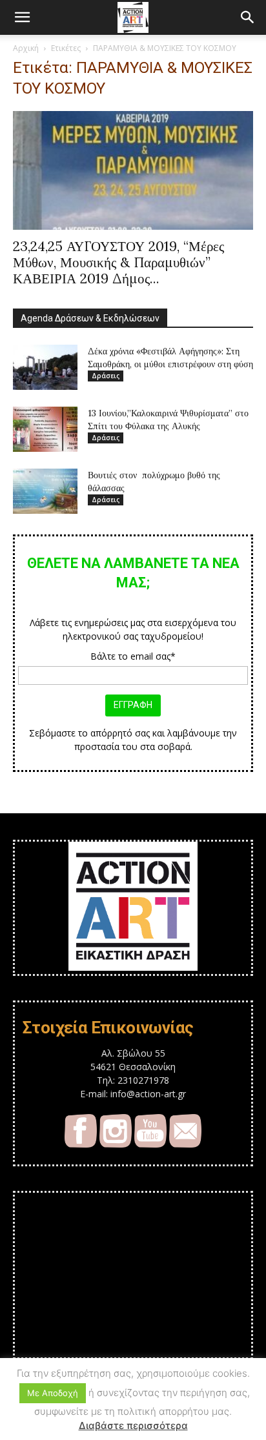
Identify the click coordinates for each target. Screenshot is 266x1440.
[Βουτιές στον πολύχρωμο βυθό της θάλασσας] (45, 491)
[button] (22, 17)
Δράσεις (105, 375)
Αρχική (26, 48)
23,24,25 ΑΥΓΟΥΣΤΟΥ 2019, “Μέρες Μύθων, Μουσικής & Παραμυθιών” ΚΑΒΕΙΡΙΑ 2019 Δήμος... (118, 262)
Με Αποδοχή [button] (52, 1393)
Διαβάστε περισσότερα (133, 1425)
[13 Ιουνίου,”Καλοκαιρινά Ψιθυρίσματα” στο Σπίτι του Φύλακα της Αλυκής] (45, 429)
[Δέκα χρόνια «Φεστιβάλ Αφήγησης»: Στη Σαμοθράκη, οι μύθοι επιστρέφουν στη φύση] (45, 367)
